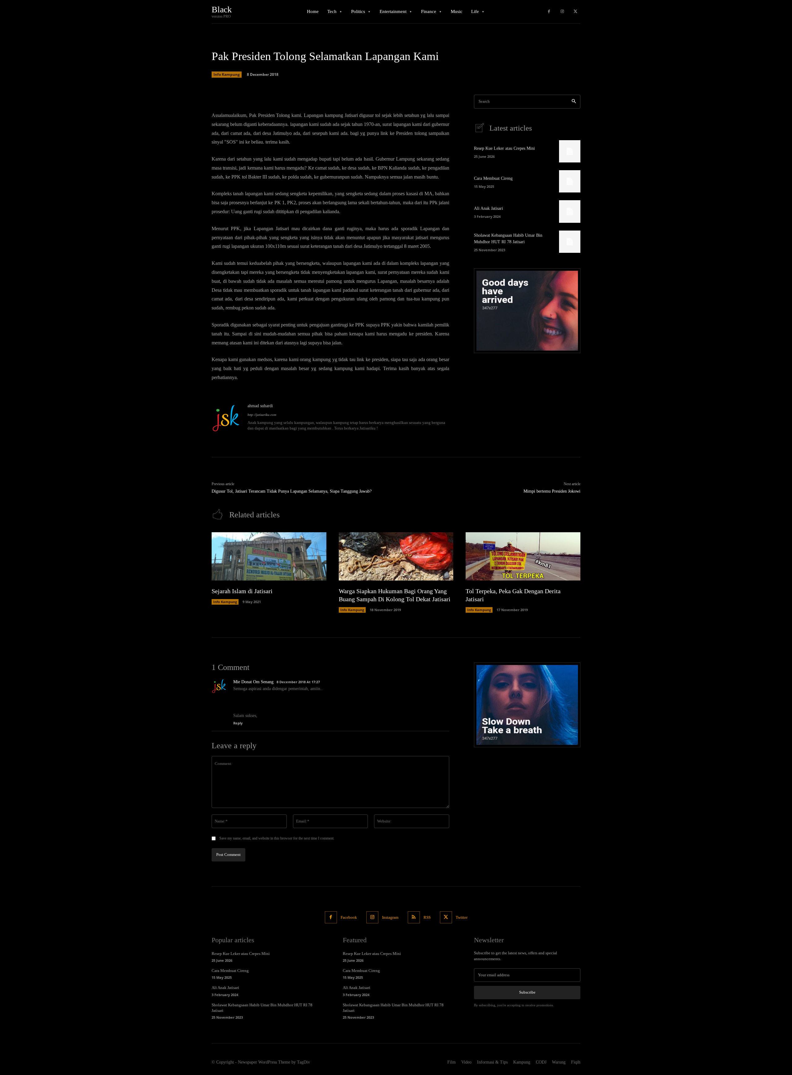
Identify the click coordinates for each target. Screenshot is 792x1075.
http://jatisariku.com (262, 415)
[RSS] (414, 917)
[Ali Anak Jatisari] (569, 211)
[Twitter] (575, 11)
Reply (238, 723)
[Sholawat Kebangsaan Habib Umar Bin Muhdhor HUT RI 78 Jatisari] (569, 242)
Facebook (349, 917)
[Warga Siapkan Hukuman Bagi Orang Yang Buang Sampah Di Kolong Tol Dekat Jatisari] (396, 556)
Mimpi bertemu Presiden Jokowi (551, 491)
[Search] (573, 102)
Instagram (390, 917)
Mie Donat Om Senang (253, 682)
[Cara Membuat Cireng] (569, 181)
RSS (427, 917)
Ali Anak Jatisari (488, 208)
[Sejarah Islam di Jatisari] (269, 556)
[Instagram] (562, 11)
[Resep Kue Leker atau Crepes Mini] (569, 151)
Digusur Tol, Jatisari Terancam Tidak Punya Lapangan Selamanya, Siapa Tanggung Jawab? (292, 491)
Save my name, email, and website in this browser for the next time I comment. (276, 838)
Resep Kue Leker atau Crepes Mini (504, 148)
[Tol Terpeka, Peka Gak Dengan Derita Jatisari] (523, 556)
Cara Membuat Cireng (493, 178)
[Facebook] (549, 11)
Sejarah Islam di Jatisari (242, 591)
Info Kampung (226, 74)
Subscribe (527, 992)
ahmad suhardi (260, 406)
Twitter (461, 917)
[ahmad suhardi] (226, 417)
